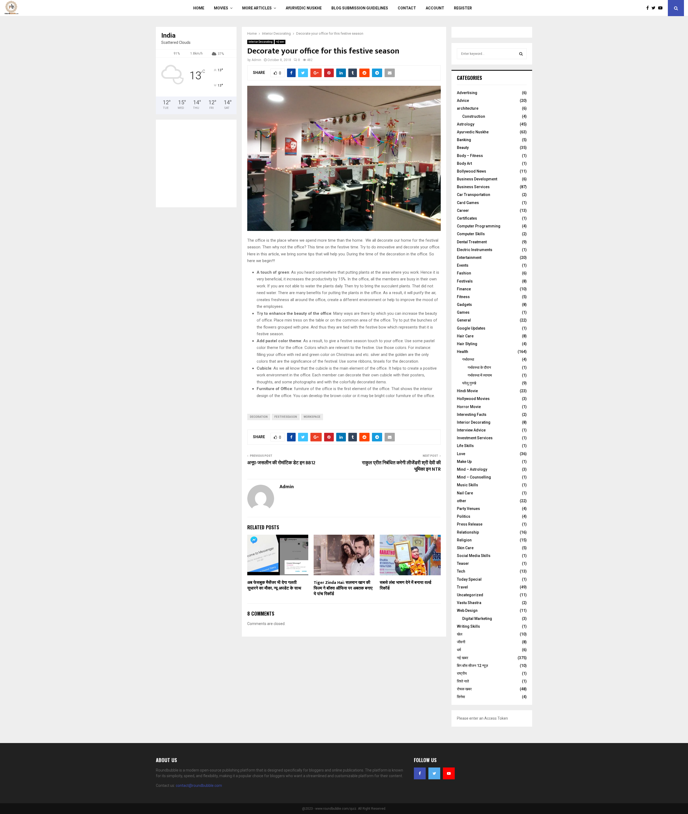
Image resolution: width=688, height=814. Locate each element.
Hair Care (465, 336)
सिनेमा (461, 697)
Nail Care (465, 493)
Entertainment (469, 257)
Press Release (469, 524)
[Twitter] (654, 8)
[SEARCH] (521, 53)
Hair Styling (467, 344)
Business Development (477, 179)
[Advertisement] (199, 162)
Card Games (468, 203)
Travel (462, 587)
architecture (467, 108)
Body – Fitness (470, 155)
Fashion (464, 273)
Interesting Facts (471, 414)
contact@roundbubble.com (199, 785)
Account (435, 8)
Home (198, 8)
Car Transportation (473, 194)
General (464, 320)
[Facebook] (648, 8)
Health (462, 351)
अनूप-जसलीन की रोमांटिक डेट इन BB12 (281, 463)
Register (463, 8)
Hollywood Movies (473, 399)
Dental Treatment (472, 242)
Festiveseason (285, 416)
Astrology (465, 124)
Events (462, 265)
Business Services (473, 187)
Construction (473, 116)
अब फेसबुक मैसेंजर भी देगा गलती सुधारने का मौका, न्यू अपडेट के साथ (274, 585)
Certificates (467, 218)
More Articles (257, 8)
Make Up (464, 461)
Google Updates (471, 328)
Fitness (463, 297)
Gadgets (464, 304)
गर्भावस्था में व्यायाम (480, 375)
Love (461, 454)
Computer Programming (478, 226)
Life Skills (465, 446)
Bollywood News (471, 171)
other (461, 501)
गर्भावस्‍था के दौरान (479, 367)
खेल (459, 634)
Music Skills (467, 485)
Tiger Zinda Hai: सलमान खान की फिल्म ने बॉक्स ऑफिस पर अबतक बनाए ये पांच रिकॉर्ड (343, 588)
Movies (221, 8)
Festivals (465, 281)
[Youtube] (661, 8)
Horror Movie (469, 407)
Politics (463, 516)
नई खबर (280, 41)
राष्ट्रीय (462, 673)
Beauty (463, 147)
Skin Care (465, 548)
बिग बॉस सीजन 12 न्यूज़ (472, 665)
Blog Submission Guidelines (359, 8)
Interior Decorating (261, 41)
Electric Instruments (474, 250)
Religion (464, 540)
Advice (463, 100)
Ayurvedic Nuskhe (304, 8)
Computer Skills (471, 234)
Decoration (259, 416)
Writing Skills (468, 626)
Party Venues (468, 508)
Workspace (312, 416)
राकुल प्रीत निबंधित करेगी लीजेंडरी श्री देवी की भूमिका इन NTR (401, 466)
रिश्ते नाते (463, 681)
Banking (464, 140)
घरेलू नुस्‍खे (469, 383)
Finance (464, 289)
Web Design (467, 610)
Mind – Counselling (474, 477)
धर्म (459, 650)
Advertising (467, 93)
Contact (407, 8)
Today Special (469, 579)
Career (463, 210)
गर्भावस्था (468, 359)
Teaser (463, 563)
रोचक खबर (464, 689)
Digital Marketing (477, 618)
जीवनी (461, 642)
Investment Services (475, 438)
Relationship (468, 532)
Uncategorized (470, 595)
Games (463, 312)
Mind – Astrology (472, 469)
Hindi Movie (467, 391)
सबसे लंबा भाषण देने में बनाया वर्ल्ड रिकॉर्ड (405, 585)
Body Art (464, 163)
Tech (461, 571)
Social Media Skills (473, 556)
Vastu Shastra (469, 603)
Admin (256, 60)
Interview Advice (471, 430)
